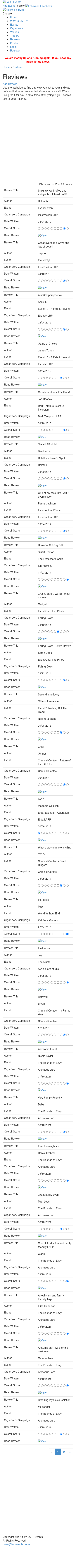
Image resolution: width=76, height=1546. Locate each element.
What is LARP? (19, 21)
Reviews (15, 39)
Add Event (9, 5)
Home (13, 17)
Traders (14, 35)
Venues (14, 32)
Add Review (10, 84)
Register (15, 50)
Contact (14, 43)
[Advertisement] (38, 140)
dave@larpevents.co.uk (16, 1544)
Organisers (16, 28)
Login (13, 47)
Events (14, 24)
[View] (42, 235)
